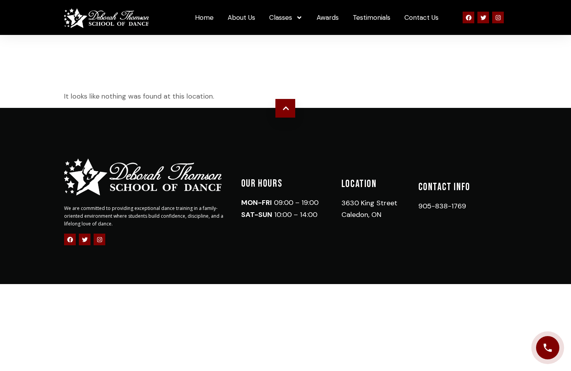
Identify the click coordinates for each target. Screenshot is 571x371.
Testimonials (371, 17)
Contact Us (421, 17)
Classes (280, 17)
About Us (241, 17)
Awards (328, 17)
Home (204, 17)
